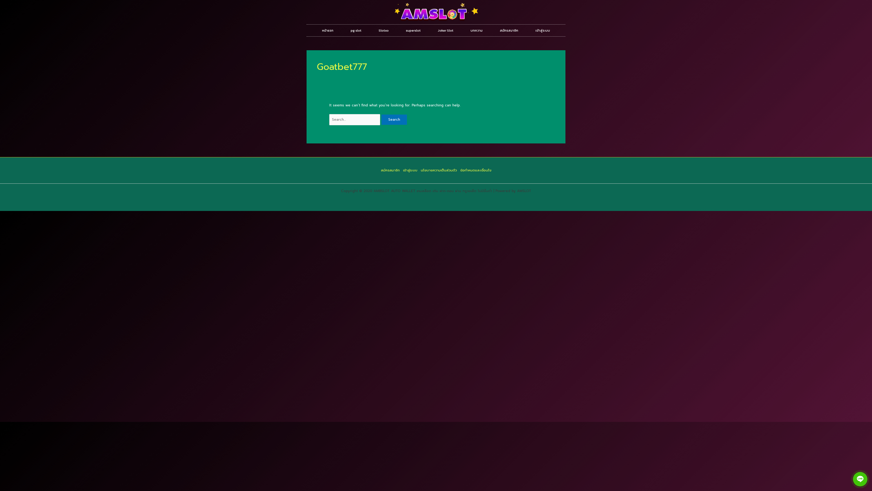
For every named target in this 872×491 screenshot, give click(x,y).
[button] (860, 479)
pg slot (356, 30)
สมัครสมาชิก (509, 30)
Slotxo (384, 30)
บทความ (477, 30)
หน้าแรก (327, 30)
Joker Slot (445, 30)
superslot (413, 30)
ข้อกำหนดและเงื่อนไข (475, 170)
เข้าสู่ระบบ (542, 30)
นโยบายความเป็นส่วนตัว (439, 170)
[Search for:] (355, 119)
